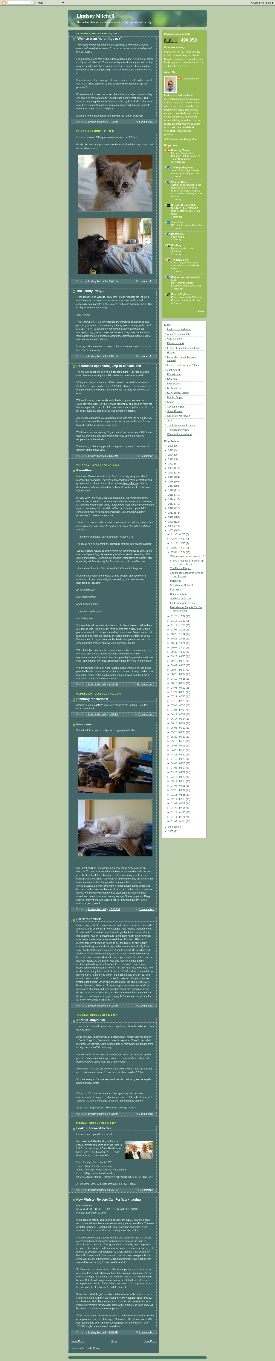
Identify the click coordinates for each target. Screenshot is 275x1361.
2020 (171, 472)
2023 (171, 459)
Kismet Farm (174, 374)
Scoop (170, 402)
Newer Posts (78, 1341)
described (82, 583)
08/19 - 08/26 (178, 679)
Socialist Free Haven (178, 416)
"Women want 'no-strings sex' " (99, 38)
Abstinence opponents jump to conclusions (108, 366)
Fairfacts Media (175, 343)
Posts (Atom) (93, 1348)
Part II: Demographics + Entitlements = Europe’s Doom (186, 284)
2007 (171, 530)
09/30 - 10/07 (178, 652)
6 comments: (146, 121)
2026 (171, 446)
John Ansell (173, 370)
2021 (171, 468)
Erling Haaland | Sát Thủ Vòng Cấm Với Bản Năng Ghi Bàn (186, 299)
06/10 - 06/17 (178, 723)
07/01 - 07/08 (178, 710)
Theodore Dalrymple (178, 429)
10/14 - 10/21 (178, 643)
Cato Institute (174, 338)
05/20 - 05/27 (178, 737)
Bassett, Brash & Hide (183, 205)
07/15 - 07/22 (178, 701)
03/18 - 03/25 (178, 777)
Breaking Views (180, 150)
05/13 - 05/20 (178, 741)
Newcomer (84, 724)
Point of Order (179, 182)
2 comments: (146, 356)
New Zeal (172, 379)
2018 (171, 481)
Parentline (83, 470)
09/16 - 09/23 (178, 661)
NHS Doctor (173, 383)
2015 (171, 495)
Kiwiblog (176, 245)
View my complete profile (182, 139)
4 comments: (146, 909)
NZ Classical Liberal (178, 393)
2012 (171, 508)
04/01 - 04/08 (178, 768)
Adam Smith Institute (178, 334)
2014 (171, 499)
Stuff (169, 420)
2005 (171, 831)
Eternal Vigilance (181, 294)
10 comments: (146, 714)
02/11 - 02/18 (178, 799)
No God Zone (174, 388)
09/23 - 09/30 (178, 656)
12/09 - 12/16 (178, 548)
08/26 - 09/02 (178, 674)
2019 (171, 477)
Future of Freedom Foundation (183, 348)
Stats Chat (177, 222)
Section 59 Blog (175, 406)
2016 (171, 490)
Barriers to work (88, 919)
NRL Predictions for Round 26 (186, 225)
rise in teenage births (117, 372)
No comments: (145, 684)
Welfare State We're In (179, 434)
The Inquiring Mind (182, 167)
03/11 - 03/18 (178, 781)
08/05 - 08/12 (178, 687)
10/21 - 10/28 (178, 638)
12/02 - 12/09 (178, 552)
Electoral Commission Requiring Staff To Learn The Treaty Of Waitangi (185, 156)
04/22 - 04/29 (178, 754)
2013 (171, 504)
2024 (171, 455)
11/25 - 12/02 (178, 616)
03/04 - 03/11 (178, 785)
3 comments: (146, 281)
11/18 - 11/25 (178, 621)
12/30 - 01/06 (178, 534)
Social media (177, 237)
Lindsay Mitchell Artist (179, 329)
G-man (171, 352)
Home (114, 1341)
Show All (201, 311)
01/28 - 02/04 (178, 808)
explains (98, 705)
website (101, 297)
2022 (171, 463)
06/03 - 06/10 (178, 728)
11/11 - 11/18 (178, 625)
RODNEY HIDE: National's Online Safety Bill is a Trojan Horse (185, 211)
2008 (171, 526)
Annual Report (130, 483)
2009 (171, 521)
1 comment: (147, 456)
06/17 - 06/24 (178, 719)
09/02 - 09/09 (178, 670)
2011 (171, 512)
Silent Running (175, 411)
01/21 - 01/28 (178, 812)
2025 (171, 450)
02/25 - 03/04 (178, 790)
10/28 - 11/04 (178, 634)
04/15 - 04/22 (178, 759)
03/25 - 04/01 (178, 772)
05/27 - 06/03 (178, 732)
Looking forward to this (93, 1128)
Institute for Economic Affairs (183, 365)
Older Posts (150, 1341)
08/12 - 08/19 (178, 683)
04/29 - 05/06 (178, 750)
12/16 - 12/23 (178, 543)
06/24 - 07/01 (178, 714)
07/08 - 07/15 (178, 705)
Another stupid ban (90, 1020)
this (100, 59)
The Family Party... (90, 291)
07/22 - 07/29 (178, 696)
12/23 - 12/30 (178, 539)
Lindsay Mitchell (95, 16)
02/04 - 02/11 (178, 803)
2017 (171, 486)
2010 (171, 517)
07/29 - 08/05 (178, 692)
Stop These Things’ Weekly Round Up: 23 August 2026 (185, 172)
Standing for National (92, 699)
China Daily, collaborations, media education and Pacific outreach (185, 265)
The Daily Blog (179, 260)
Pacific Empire (175, 397)
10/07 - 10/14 (178, 647)
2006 (171, 827)
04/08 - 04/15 (178, 763)
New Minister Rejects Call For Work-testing (108, 1199)
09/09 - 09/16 (178, 665)
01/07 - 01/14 (178, 821)
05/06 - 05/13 (178, 745)
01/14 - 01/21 (178, 817)
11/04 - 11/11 (178, 629)
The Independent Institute (181, 425)
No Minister (177, 234)
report (95, 1220)
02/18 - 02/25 (178, 794)
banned (144, 1026)
